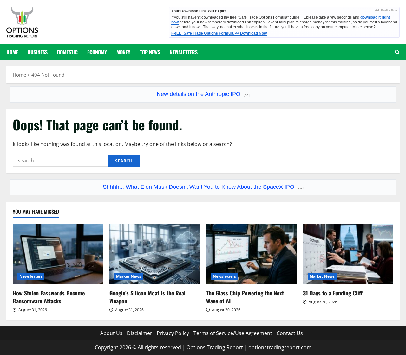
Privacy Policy (173, 333)
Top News (150, 52)
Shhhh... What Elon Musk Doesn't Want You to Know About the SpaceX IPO (203, 187)
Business (38, 52)
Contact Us (290, 333)
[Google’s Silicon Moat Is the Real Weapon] (154, 254)
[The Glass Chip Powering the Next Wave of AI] (251, 254)
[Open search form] (397, 52)
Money (123, 52)
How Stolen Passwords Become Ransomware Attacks (49, 297)
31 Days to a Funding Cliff (333, 293)
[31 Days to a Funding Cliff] (348, 254)
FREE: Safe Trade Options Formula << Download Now (219, 33)
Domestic (67, 52)
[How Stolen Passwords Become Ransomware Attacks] (58, 254)
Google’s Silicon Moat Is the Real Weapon (147, 297)
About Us (111, 333)
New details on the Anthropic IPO (203, 94)
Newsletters (184, 52)
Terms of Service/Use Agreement (232, 333)
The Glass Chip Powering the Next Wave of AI (245, 297)
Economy (97, 52)
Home (12, 52)
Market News (128, 276)
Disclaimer (139, 333)
